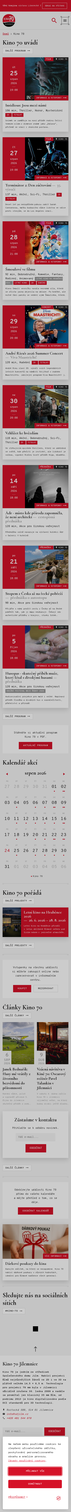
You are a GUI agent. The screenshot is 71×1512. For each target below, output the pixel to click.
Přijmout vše (35, 1471)
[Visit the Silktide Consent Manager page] (58, 1498)
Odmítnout (35, 1483)
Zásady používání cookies (26, 1460)
